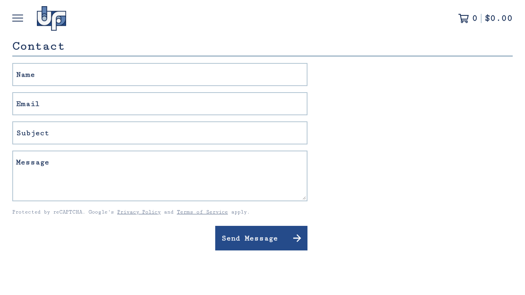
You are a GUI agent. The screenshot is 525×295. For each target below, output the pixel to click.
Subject (32, 133)
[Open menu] (18, 18)
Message (32, 162)
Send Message (249, 238)
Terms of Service (202, 212)
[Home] (51, 18)
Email (28, 103)
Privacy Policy (139, 212)
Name (25, 74)
